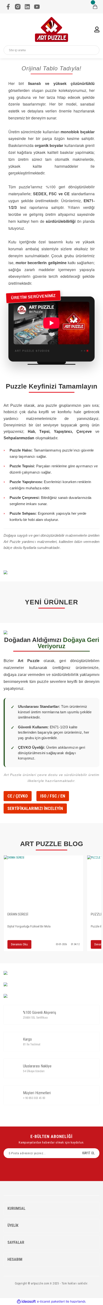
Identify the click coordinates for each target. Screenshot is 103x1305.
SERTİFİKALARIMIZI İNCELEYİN (35, 808)
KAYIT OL (88, 1153)
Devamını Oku (19, 944)
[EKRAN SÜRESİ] (43, 881)
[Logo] (51, 29)
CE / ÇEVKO (17, 795)
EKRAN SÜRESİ (17, 914)
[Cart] (95, 6)
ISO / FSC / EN (52, 795)
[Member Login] (96, 29)
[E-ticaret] (51, 1301)
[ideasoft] (26, 1301)
